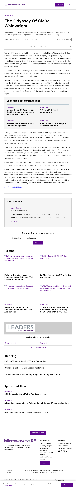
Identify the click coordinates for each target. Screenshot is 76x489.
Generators (8, 15)
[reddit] (41, 46)
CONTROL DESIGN (57, 470)
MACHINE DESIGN (45, 470)
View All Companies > (38, 347)
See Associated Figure (13, 187)
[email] (45, 46)
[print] (71, 46)
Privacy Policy (34, 479)
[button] (5, 4)
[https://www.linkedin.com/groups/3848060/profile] (61, 451)
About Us (7, 479)
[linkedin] (35, 46)
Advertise (13, 479)
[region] (38, 485)
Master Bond (9, 343)
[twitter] (38, 46)
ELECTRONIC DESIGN (31, 470)
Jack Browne (9, 39)
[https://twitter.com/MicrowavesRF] (64, 451)
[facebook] (31, 46)
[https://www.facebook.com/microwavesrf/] (59, 451)
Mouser (42, 343)
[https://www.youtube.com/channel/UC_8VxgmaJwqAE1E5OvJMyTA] (66, 451)
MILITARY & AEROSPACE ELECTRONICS (44, 472)
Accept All (67, 485)
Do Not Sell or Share (23, 479)
